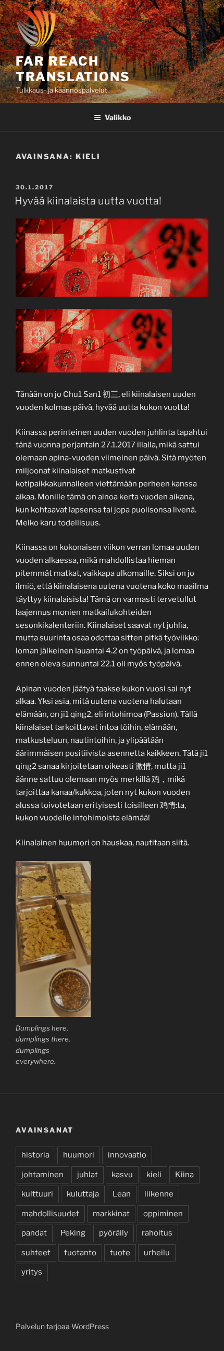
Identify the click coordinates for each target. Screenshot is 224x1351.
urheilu (157, 1252)
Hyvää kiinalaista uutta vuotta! (88, 201)
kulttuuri (37, 1194)
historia (35, 1155)
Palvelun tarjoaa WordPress (62, 1326)
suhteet (36, 1252)
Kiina (184, 1174)
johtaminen (42, 1174)
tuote (120, 1252)
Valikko (118, 117)
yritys (31, 1272)
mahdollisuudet (50, 1213)
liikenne (158, 1194)
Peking (72, 1233)
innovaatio (127, 1155)
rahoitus (157, 1233)
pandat (34, 1233)
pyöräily (113, 1233)
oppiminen (163, 1213)
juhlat (87, 1174)
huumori (78, 1155)
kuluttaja (83, 1194)
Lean (122, 1194)
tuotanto (80, 1252)
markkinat (111, 1213)
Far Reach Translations (73, 69)
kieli (153, 1174)
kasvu (122, 1174)
